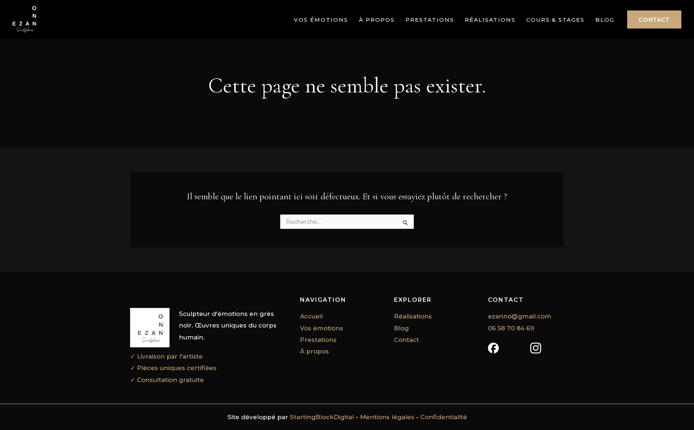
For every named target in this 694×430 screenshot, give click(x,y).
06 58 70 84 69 (511, 328)
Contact (406, 339)
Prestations (430, 20)
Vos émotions (321, 20)
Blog (604, 20)
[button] (654, 19)
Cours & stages (555, 20)
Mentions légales (387, 417)
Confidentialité (443, 417)
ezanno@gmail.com (519, 316)
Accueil (311, 316)
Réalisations (490, 20)
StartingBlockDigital (322, 417)
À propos (377, 20)
